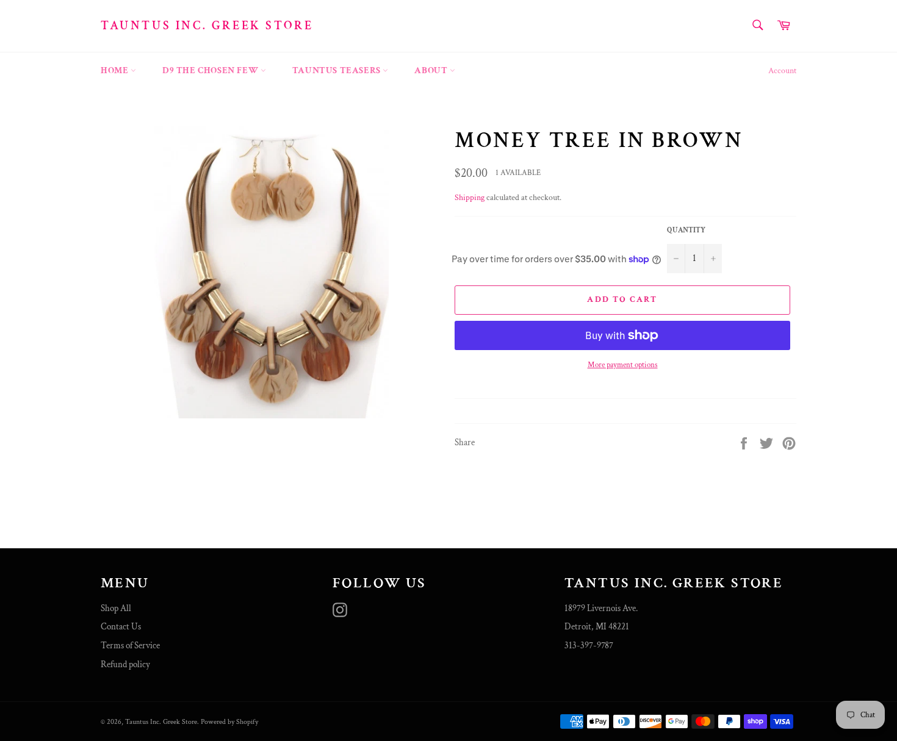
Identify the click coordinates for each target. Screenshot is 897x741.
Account (782, 70)
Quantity (686, 230)
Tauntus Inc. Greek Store (207, 26)
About (432, 70)
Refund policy (125, 664)
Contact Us (121, 626)
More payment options (623, 365)
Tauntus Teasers (337, 70)
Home (116, 70)
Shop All (116, 608)
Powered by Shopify (229, 721)
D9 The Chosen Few (211, 70)
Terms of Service (130, 645)
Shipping (470, 197)
